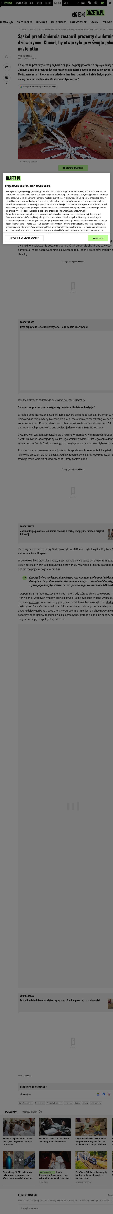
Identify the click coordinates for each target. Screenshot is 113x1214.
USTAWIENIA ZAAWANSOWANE (24, 238)
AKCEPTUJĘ (98, 238)
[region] (56, 208)
